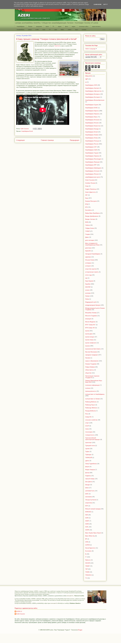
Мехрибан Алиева (91, 312)
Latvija (30, 29)
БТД (86, 204)
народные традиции (91, 355)
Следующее (20, 140)
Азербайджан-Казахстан (92, 126)
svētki (37, 29)
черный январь (90, 478)
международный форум (92, 305)
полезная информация (92, 385)
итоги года (88, 275)
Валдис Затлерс (90, 219)
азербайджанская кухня (92, 177)
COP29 (87, 545)
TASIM (87, 572)
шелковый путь (90, 490)
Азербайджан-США (91, 150)
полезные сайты (83, 26)
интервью (88, 263)
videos (69, 29)
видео (73, 26)
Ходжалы (88, 475)
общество (88, 373)
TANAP (87, 566)
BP (86, 539)
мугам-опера (89, 339)
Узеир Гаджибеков (91, 463)
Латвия (30, 26)
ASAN (87, 524)
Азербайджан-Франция (92, 162)
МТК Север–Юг (90, 327)
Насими (87, 358)
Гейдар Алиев (89, 228)
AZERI (87, 530)
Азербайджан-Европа (92, 110)
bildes (62, 29)
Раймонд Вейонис (91, 402)
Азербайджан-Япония (92, 174)
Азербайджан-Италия (92, 123)
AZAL (87, 527)
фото (66, 26)
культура (88, 293)
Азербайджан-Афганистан (93, 91)
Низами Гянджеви (90, 364)
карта (47, 26)
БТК (86, 207)
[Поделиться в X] (37, 129)
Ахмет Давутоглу (90, 192)
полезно (87, 388)
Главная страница (47, 140)
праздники (39, 26)
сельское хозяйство (91, 420)
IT (85, 557)
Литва (87, 299)
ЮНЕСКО (88, 511)
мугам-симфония (90, 343)
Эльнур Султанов (90, 499)
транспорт (88, 442)
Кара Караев (89, 281)
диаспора (88, 248)
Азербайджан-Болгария (92, 97)
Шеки (87, 487)
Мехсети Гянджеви (91, 315)
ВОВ (86, 222)
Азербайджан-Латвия (91, 135)
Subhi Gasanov (21, 614)
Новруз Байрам (90, 367)
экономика (88, 496)
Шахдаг (87, 484)
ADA (86, 515)
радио (59, 26)
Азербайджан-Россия (91, 144)
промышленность (90, 391)
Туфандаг (88, 454)
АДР (86, 79)
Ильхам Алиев (89, 260)
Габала (87, 225)
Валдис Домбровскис (91, 216)
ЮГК (86, 506)
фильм (87, 472)
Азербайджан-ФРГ (91, 165)
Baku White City (90, 536)
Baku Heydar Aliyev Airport (93, 533)
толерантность (89, 435)
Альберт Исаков (90, 183)
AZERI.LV (19, 611)
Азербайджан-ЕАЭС (91, 107)
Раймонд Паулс (90, 405)
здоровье (88, 257)
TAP (86, 569)
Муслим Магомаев (91, 352)
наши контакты (96, 26)
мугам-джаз (88, 334)
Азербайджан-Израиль (92, 114)
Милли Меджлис (90, 321)
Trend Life (57, 46)
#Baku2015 (88, 76)
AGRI (86, 518)
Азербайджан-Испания (92, 119)
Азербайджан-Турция (92, 153)
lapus (76, 29)
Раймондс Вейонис (91, 407)
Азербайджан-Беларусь (92, 94)
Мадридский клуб (90, 302)
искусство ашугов (90, 269)
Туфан (87, 451)
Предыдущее (74, 140)
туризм (87, 448)
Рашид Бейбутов (90, 411)
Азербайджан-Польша (92, 141)
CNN (86, 542)
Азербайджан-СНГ (91, 147)
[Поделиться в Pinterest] (41, 129)
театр (87, 429)
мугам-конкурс (89, 337)
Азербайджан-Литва (91, 138)
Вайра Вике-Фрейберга (92, 213)
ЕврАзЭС (88, 251)
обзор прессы (89, 370)
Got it (105, 4)
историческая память (92, 272)
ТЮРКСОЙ (88, 457)
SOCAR (87, 563)
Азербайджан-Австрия (92, 88)
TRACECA (88, 575)
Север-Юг (88, 417)
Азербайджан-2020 (91, 85)
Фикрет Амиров (90, 469)
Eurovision (88, 551)
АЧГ (86, 195)
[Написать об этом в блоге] (35, 129)
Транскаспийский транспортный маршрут (92, 438)
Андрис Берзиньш (90, 189)
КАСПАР (87, 287)
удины (87, 460)
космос (87, 290)
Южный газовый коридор (93, 509)
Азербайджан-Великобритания (94, 100)
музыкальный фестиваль (93, 349)
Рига (86, 414)
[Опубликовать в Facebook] (39, 129)
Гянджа (87, 234)
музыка (87, 346)
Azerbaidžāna (20, 29)
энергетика (88, 502)
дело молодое (89, 240)
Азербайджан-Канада (92, 129)
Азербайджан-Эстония (92, 171)
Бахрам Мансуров (91, 201)
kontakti (84, 29)
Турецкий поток (90, 445)
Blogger (80, 630)
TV (53, 26)
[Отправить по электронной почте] (34, 129)
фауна (87, 466)
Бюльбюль (88, 210)
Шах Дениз (88, 481)
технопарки (88, 432)
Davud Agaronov (90, 548)
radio (55, 29)
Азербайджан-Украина (92, 156)
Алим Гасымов (89, 180)
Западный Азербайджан (92, 254)
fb (85, 554)
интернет (88, 266)
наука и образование (91, 361)
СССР (87, 426)
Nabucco (88, 560)
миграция (88, 318)
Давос (87, 237)
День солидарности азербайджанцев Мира (92, 244)
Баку (86, 198)
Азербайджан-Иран (91, 117)
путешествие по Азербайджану (94, 394)
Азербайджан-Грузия (91, 104)
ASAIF (87, 521)
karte (43, 29)
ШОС (86, 493)
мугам (87, 330)
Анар (86, 186)
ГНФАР (87, 231)
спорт (87, 423)
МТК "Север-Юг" (90, 324)
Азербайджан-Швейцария (93, 168)
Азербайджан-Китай (27, 131)
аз (86, 82)
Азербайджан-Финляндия (93, 159)
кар (86, 278)
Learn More (97, 4)
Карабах (87, 284)
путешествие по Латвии (92, 398)
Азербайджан (20, 26)
